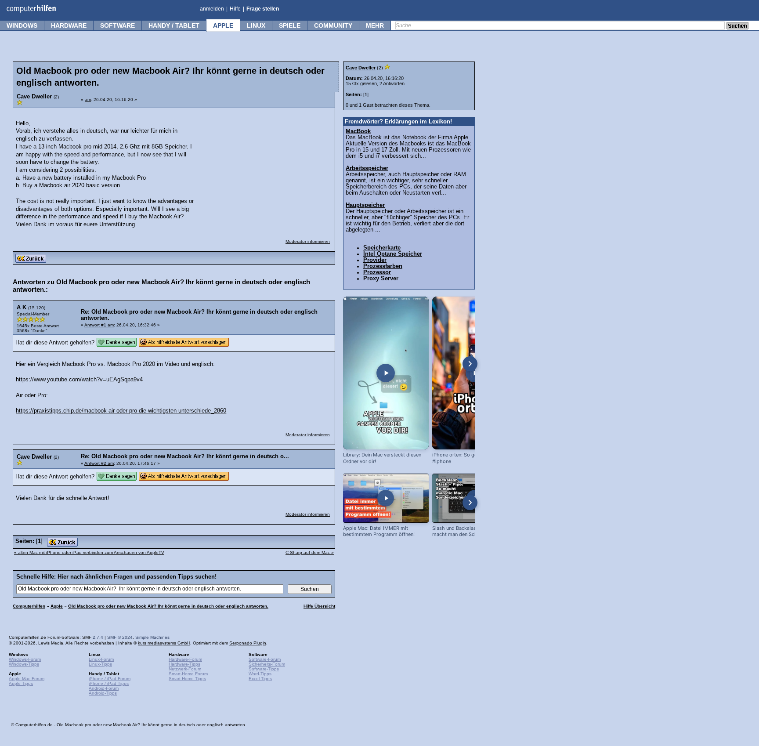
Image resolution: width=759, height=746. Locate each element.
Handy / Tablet (173, 25)
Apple (223, 25)
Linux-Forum (101, 659)
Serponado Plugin (247, 643)
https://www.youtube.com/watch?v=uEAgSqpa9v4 (79, 380)
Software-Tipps (264, 668)
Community (333, 25)
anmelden (212, 9)
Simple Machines (152, 637)
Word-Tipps (260, 673)
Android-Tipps (103, 693)
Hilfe (235, 9)
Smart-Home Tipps (187, 678)
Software (117, 25)
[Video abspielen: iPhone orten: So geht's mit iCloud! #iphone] (475, 373)
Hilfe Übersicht (319, 606)
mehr (375, 25)
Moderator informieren (308, 241)
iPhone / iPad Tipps (109, 683)
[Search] (737, 26)
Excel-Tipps (260, 678)
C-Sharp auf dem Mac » (310, 552)
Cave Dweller (361, 67)
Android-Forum (104, 688)
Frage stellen (262, 9)
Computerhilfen (29, 606)
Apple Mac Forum (26, 678)
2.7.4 (98, 637)
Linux (256, 25)
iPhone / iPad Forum (109, 678)
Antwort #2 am (99, 463)
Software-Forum (265, 659)
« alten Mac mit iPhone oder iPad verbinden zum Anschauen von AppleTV (89, 552)
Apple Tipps (21, 683)
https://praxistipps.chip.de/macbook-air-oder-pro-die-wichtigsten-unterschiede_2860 (121, 411)
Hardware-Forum (185, 659)
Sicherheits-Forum (267, 664)
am (88, 99)
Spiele (289, 25)
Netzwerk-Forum (185, 668)
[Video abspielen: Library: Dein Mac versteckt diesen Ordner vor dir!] (386, 373)
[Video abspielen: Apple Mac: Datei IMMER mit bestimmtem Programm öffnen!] (386, 498)
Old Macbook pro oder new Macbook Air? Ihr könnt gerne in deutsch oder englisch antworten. (168, 606)
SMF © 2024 (120, 637)
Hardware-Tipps (184, 664)
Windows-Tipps (24, 664)
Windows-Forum (25, 659)
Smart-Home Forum (188, 673)
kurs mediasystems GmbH (164, 643)
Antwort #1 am (99, 324)
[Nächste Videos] (470, 363)
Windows (22, 25)
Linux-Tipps (100, 664)
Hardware (69, 25)
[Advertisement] (264, 168)
